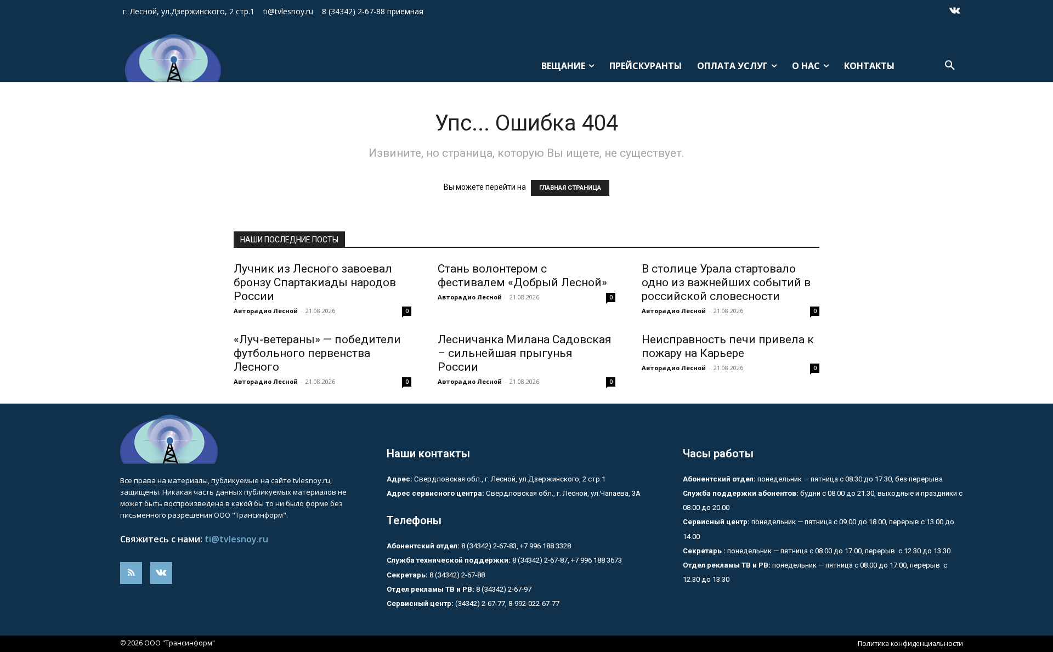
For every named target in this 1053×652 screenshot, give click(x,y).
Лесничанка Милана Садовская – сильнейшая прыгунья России (525, 353)
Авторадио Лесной (266, 311)
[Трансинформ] (168, 58)
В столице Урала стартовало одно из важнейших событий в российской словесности (726, 282)
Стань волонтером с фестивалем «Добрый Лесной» (525, 275)
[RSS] (131, 573)
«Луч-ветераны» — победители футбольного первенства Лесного (317, 353)
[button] (950, 66)
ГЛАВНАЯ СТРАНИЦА (570, 187)
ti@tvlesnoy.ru (236, 539)
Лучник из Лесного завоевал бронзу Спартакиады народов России (315, 282)
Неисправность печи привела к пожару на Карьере (728, 346)
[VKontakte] (955, 11)
